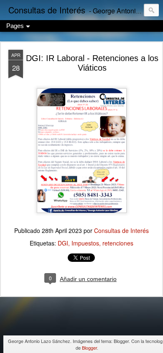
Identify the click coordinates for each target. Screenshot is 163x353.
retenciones (117, 243)
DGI (63, 243)
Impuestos (85, 243)
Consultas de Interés (121, 230)
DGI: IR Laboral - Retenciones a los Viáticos (92, 63)
